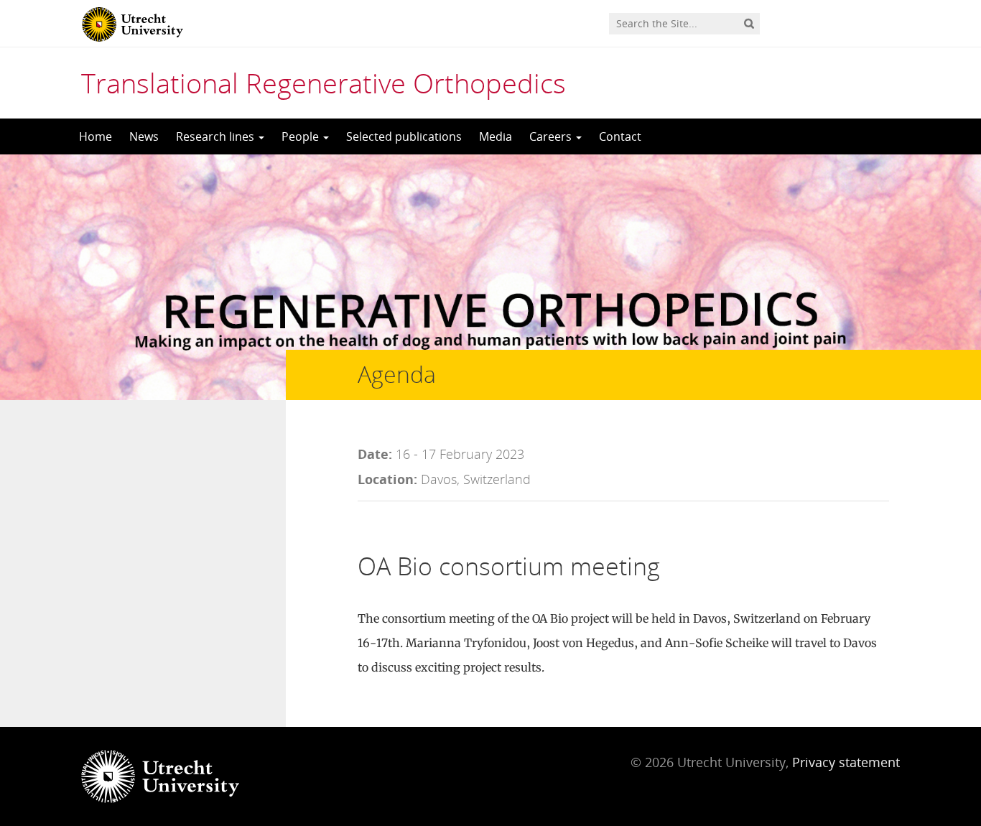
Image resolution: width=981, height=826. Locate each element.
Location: (387, 479)
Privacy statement (846, 762)
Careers (552, 136)
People (302, 136)
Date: (375, 454)
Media (495, 136)
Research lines (216, 136)
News (144, 136)
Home (95, 136)
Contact (620, 136)
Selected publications (404, 136)
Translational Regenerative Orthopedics (323, 82)
